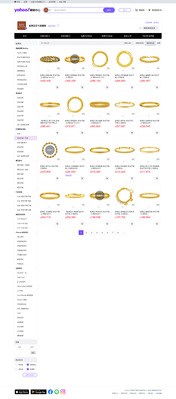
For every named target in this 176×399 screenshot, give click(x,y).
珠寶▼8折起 (107, 35)
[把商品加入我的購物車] (57, 87)
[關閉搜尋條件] (49, 10)
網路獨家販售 (149, 28)
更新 (159, 390)
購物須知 (133, 393)
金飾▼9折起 (86, 35)
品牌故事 (148, 22)
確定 (33, 352)
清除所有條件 (30, 375)
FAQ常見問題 (148, 35)
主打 (25, 35)
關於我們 (124, 393)
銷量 (158, 43)
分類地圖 (159, 393)
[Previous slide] (40, 59)
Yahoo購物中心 (27, 10)
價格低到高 (140, 43)
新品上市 (128, 35)
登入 (125, 10)
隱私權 (150, 393)
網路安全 (142, 393)
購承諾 (156, 22)
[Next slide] (59, 59)
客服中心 (115, 393)
